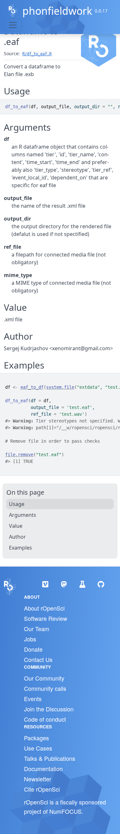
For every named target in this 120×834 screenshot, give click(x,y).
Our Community (44, 678)
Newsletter (37, 779)
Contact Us (38, 659)
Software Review (45, 618)
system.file (60, 387)
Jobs (30, 639)
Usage (16, 504)
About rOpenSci (44, 608)
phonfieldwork (57, 11)
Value (15, 525)
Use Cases (38, 748)
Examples (20, 547)
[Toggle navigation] (13, 25)
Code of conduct (45, 719)
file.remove (19, 454)
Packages (36, 738)
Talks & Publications (49, 758)
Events (33, 698)
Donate (33, 649)
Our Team (36, 628)
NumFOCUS (65, 811)
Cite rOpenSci (42, 789)
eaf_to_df (32, 387)
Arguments (22, 514)
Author (17, 536)
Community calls (45, 688)
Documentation (43, 768)
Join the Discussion (49, 709)
